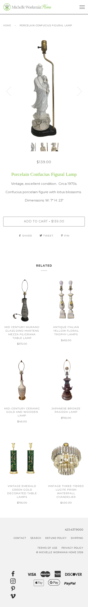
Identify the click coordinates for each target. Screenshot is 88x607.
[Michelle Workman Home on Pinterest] (13, 589)
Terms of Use (47, 548)
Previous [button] (8, 91)
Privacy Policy (72, 548)
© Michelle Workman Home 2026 (59, 552)
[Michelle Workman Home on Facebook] (13, 574)
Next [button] (79, 91)
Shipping (77, 538)
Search (35, 538)
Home (7, 25)
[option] (44, 88)
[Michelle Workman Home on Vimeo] (13, 597)
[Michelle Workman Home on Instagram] (13, 582)
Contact (20, 538)
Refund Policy (56, 538)
